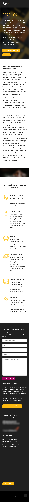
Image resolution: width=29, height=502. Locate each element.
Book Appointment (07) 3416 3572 (12, 406)
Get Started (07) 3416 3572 (11, 50)
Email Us (6, 54)
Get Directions (8, 483)
